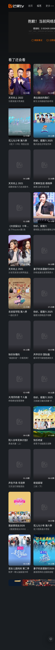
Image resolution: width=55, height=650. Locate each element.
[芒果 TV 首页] (16, 6)
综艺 (39, 6)
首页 (30, 6)
